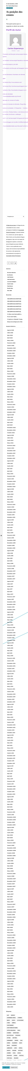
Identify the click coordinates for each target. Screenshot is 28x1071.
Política (21, 1055)
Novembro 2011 (11, 758)
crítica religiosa (11, 1030)
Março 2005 (10, 963)
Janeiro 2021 (10, 478)
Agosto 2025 (10, 358)
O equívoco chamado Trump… (15, 319)
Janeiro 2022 (10, 448)
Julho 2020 (10, 491)
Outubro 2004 (11, 976)
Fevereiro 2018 (11, 566)
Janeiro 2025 (10, 376)
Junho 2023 (10, 420)
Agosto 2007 (10, 889)
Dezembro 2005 (11, 940)
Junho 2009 (10, 832)
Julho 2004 (10, 983)
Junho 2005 (10, 955)
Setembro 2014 (11, 671)
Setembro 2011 (11, 763)
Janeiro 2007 (10, 906)
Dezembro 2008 (11, 848)
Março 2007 (10, 901)
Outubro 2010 (10, 791)
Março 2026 (10, 340)
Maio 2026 (10, 335)
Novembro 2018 (11, 542)
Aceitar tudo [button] (6, 1067)
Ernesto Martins (11, 272)
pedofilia (9, 1055)
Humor (16, 1040)
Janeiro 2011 (10, 783)
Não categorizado (10, 8)
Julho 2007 (10, 891)
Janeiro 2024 (10, 407)
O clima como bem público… (14, 314)
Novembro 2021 (11, 453)
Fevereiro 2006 (11, 935)
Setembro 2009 (11, 824)
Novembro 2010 (11, 789)
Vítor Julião (9, 290)
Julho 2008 (10, 860)
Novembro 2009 (11, 819)
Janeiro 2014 (10, 691)
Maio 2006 (10, 927)
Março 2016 (10, 625)
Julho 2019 (10, 522)
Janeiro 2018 (10, 568)
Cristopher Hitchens (12, 1027)
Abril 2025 (9, 368)
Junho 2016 (10, 617)
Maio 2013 (9, 712)
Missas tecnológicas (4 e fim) (14, 321)
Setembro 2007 (11, 886)
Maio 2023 (10, 422)
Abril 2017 (9, 591)
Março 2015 (10, 655)
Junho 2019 (10, 525)
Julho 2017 (10, 584)
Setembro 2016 (11, 609)
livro (15, 1048)
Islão (20, 1042)
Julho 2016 (10, 614)
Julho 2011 (10, 768)
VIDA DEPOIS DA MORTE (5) (14, 301)
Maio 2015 (9, 650)
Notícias (20, 1050)
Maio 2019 (9, 527)
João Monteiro (10, 277)
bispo (8, 1020)
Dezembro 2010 (11, 786)
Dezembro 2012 (11, 724)
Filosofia (18, 1035)
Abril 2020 (10, 499)
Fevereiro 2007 (11, 904)
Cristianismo (10, 1025)
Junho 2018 (10, 555)
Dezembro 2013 (11, 694)
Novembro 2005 (11, 942)
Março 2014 (10, 686)
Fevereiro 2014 (11, 689)
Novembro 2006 (11, 912)
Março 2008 (10, 871)
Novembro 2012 (11, 727)
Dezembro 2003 (11, 1001)
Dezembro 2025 (11, 348)
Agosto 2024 (10, 389)
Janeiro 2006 (10, 937)
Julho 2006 (10, 922)
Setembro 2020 (11, 486)
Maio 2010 (9, 804)
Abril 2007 (10, 899)
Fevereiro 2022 (11, 445)
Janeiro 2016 (10, 630)
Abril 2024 (10, 399)
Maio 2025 (10, 366)
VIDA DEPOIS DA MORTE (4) (14, 303)
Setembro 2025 (11, 355)
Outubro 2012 (10, 730)
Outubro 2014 (10, 668)
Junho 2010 (10, 801)
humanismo (10, 1040)
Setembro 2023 (11, 412)
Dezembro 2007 (11, 878)
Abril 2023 (10, 425)
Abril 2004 (10, 991)
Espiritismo (16, 1032)
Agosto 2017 (10, 581)
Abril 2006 (10, 930)
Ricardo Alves (10, 288)
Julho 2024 (10, 391)
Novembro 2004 (11, 973)
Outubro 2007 (11, 883)
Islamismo (14, 1042)
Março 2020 (10, 502)
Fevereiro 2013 (11, 719)
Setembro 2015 (11, 640)
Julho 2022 (10, 437)
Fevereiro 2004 (11, 996)
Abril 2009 (10, 837)
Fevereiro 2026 (11, 343)
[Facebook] (8, 263)
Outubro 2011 (10, 760)
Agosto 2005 (10, 950)
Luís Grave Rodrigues (11, 281)
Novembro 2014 (11, 666)
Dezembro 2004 (11, 971)
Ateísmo (20, 1017)
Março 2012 (10, 748)
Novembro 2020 (11, 481)
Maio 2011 (9, 773)
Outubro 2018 (10, 545)
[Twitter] (12, 263)
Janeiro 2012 (10, 753)
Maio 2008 (10, 866)
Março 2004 (10, 994)
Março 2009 (10, 840)
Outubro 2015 (10, 637)
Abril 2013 (9, 714)
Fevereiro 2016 (11, 627)
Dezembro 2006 (11, 909)
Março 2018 (10, 563)
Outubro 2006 (11, 914)
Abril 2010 (9, 807)
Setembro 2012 (11, 732)
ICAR (21, 1040)
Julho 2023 (10, 417)
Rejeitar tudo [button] (14, 1067)
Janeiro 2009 (10, 845)
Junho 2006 (10, 924)
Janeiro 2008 (10, 876)
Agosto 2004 (10, 981)
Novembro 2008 (11, 850)
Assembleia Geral (11, 1017)
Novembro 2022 (11, 430)
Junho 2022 (10, 440)
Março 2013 (10, 717)
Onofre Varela (10, 283)
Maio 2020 (10, 496)
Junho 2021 (10, 466)
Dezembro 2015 (11, 632)
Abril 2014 (9, 684)
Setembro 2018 (11, 548)
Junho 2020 (10, 494)
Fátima (8, 1037)
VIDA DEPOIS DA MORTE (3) (14, 306)
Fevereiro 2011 (11, 781)
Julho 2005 (10, 953)
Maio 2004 (10, 989)
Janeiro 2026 (10, 345)
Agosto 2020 (10, 489)
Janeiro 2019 (10, 537)
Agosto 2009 (10, 827)
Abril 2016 (9, 622)
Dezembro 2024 (11, 378)
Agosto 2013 (10, 704)
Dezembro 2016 (11, 602)
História (15, 1037)
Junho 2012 (10, 740)
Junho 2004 (10, 986)
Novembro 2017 (11, 573)
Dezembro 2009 (11, 817)
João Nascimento (11, 279)
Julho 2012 (10, 737)
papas (19, 1053)
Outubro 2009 (11, 822)
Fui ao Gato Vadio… (12, 316)
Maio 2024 (10, 396)
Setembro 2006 (11, 917)
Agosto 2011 (10, 766)
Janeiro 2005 (10, 968)
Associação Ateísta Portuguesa (13, 255)
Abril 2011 (9, 776)
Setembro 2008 (11, 855)
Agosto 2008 (10, 858)
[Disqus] (15, 151)
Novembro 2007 (11, 881)
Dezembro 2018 (11, 540)
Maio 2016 (9, 619)
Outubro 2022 (11, 432)
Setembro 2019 (11, 517)
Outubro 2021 (10, 455)
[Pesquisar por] (23, 216)
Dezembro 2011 (11, 755)
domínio (9, 1032)
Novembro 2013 (11, 696)
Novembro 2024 (11, 381)
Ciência (13, 1022)
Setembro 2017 (11, 578)
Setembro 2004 (11, 978)
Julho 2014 (10, 676)
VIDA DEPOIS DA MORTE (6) (14, 298)
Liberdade (9, 1048)
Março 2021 (10, 473)
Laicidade (14, 1045)
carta (13, 1020)
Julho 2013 (10, 707)
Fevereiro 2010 (11, 812)
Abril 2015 (9, 653)
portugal (9, 1058)
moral (20, 1048)
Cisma (8, 1022)
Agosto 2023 (10, 414)
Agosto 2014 (10, 673)
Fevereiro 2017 (11, 596)
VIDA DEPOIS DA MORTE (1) (14, 311)
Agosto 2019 (10, 519)
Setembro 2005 (11, 948)
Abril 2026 (10, 337)
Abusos (13, 1015)
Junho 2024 (10, 394)
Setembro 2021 (11, 458)
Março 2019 (10, 532)
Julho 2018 (10, 553)
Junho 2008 (10, 863)
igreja (8, 1042)
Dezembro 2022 (11, 427)
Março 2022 (10, 443)
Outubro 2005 (11, 945)
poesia (15, 1055)
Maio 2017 (9, 589)
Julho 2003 (10, 1006)
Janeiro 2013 (10, 722)
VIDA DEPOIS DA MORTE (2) (14, 309)
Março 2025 (10, 371)
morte (8, 1050)
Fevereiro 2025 (11, 373)
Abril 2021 (9, 471)
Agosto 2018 (10, 550)
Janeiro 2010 (10, 814)
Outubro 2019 (10, 514)
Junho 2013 (10, 709)
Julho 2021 (10, 463)
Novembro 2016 (11, 604)
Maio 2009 (10, 835)
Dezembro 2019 (11, 509)
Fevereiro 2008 (11, 873)
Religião (16, 1058)
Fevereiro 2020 (11, 504)
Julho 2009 (10, 830)
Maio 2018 (9, 558)
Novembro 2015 (11, 635)
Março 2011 (10, 778)
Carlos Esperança (15, 48)
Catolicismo (20, 1020)
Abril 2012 (9, 745)
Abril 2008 (10, 868)
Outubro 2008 (11, 853)
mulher (14, 1050)
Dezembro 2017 (11, 571)
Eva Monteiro (10, 274)
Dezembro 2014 (11, 663)
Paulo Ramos (10, 286)
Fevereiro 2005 (11, 965)
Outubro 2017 (10, 576)
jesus (8, 1045)
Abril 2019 (9, 530)
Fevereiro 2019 (11, 535)
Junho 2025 (10, 363)
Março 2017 (10, 594)
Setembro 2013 (11, 701)
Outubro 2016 (10, 607)
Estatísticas (10, 1035)
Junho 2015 (10, 648)
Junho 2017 (10, 586)
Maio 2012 (9, 742)
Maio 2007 (10, 896)
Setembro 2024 (11, 386)
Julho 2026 (10, 332)
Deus (19, 1030)
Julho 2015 (10, 645)
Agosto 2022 (10, 435)
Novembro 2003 (11, 1004)
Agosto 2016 (10, 612)
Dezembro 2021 (11, 450)
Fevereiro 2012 (11, 750)
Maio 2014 (9, 681)
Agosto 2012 (10, 735)
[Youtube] (15, 263)
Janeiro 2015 (10, 660)
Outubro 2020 (11, 484)
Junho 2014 (10, 678)
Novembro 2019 (11, 512)
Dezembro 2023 (11, 409)
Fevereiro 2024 (11, 404)
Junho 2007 (10, 894)
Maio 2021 (9, 468)
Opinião (9, 1053)
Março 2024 (10, 402)
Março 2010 (10, 809)
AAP (8, 1015)
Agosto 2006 (10, 919)
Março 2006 (10, 932)
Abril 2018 (9, 560)
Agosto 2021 (10, 460)
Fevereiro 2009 (11, 842)
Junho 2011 (10, 771)
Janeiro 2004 (10, 999)
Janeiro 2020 (10, 507)
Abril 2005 (10, 960)
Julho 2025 (10, 361)
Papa (14, 1053)
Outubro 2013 (10, 699)
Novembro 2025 (11, 350)
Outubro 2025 (11, 353)
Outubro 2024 (11, 384)
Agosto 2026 (10, 330)
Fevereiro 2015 (11, 658)
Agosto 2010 (10, 796)
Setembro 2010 (11, 794)
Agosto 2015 (10, 642)
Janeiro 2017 (10, 599)
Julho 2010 (10, 799)
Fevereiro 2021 (11, 476)
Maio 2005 (10, 958)
